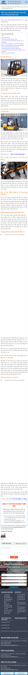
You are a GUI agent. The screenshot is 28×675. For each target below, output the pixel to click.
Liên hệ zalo (21, 673)
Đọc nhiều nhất (23, 543)
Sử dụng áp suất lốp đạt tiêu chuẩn (9, 39)
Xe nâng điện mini (8, 597)
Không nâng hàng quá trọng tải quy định (10, 46)
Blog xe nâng (7, 613)
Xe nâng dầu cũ (20, 596)
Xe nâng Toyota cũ (21, 602)
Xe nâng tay (6, 604)
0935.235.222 (17, 1)
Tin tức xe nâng (7, 611)
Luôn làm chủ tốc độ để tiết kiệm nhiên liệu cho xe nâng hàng (12, 41)
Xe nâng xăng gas (8, 599)
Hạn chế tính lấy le (5, 37)
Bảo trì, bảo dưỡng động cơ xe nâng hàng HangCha (12, 45)
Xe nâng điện (7, 596)
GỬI (14, 557)
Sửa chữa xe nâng (8, 610)
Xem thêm (4, 623)
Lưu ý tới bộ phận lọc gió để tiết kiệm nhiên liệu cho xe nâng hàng (13, 50)
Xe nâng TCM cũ (21, 608)
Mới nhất (18, 543)
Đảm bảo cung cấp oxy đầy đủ (8, 53)
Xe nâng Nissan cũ (21, 607)
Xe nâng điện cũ (21, 597)
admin (2, 539)
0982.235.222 (18, 3)
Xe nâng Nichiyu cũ (21, 610)
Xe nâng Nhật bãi (21, 594)
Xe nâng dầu (7, 594)
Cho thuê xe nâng (8, 605)
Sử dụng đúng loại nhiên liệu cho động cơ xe (11, 48)
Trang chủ (3, 6)
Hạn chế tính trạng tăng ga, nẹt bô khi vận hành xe (12, 43)
